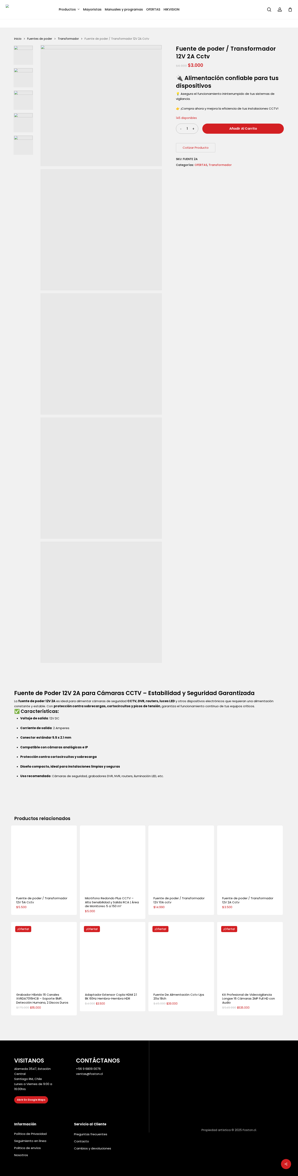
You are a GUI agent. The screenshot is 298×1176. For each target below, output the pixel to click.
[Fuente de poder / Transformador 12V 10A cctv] (181, 858)
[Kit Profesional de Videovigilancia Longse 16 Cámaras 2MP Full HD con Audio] (250, 955)
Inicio (17, 39)
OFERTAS (201, 165)
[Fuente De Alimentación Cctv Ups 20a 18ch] (181, 955)
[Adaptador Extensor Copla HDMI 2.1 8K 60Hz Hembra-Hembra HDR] (113, 955)
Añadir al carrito (243, 128)
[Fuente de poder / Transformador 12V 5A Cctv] (44, 858)
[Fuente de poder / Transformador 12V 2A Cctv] (250, 858)
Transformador (68, 39)
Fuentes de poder (39, 39)
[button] (31, 1099)
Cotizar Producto (196, 147)
